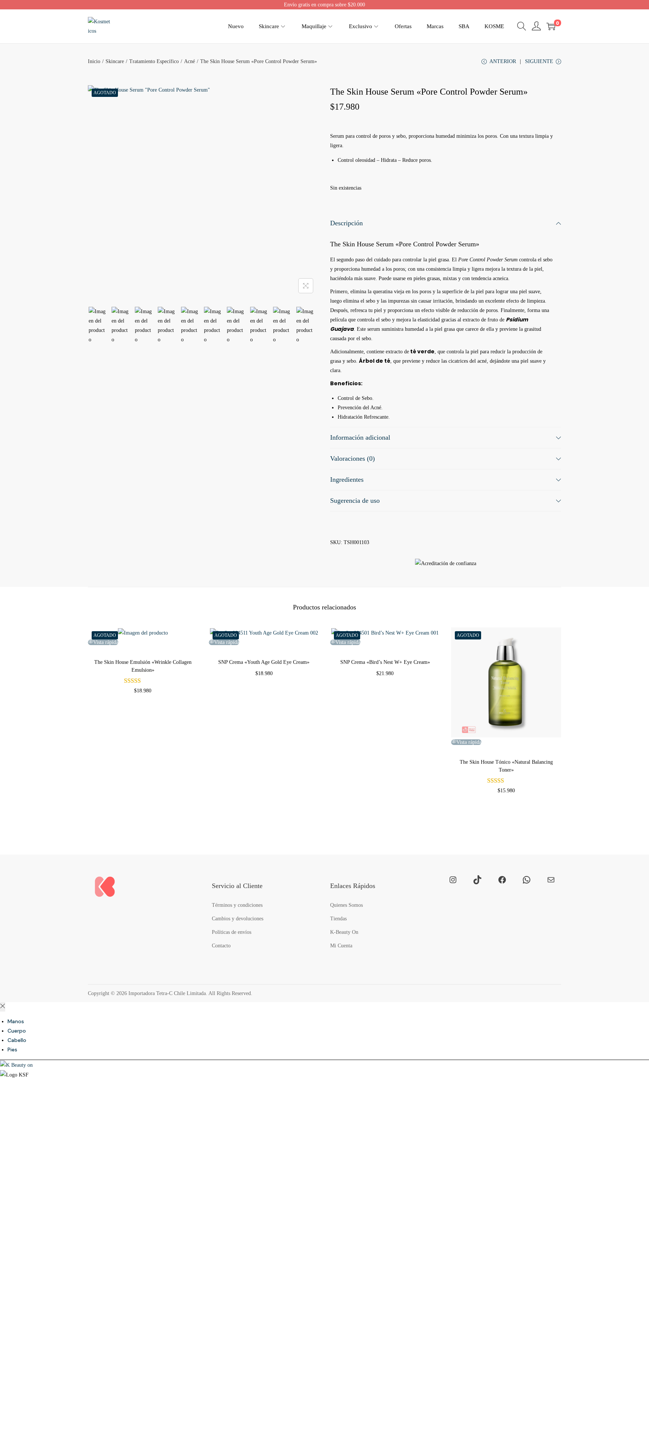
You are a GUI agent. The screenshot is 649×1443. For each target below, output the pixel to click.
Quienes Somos (346, 905)
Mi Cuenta (341, 945)
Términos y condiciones (237, 905)
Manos (16, 1021)
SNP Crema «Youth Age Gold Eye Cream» (263, 662)
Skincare (115, 61)
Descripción (346, 223)
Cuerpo (17, 1030)
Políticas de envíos (231, 932)
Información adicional (360, 437)
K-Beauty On (344, 932)
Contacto (221, 945)
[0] (550, 26)
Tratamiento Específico (154, 61)
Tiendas (338, 918)
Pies (12, 1049)
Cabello (17, 1040)
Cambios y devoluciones (237, 918)
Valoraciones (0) (352, 458)
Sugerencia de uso (355, 500)
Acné (189, 61)
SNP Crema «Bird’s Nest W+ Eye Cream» (385, 662)
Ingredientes (347, 479)
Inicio (94, 61)
